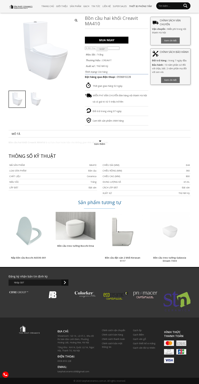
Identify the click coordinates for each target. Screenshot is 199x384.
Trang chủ (47, 6)
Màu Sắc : (91, 54)
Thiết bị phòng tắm (140, 6)
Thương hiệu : (94, 60)
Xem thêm (99, 143)
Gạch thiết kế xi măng (144, 343)
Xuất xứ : (91, 66)
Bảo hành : (158, 64)
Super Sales (120, 6)
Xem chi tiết (170, 40)
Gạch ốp (137, 330)
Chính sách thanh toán (113, 338)
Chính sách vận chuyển (113, 330)
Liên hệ (106, 6)
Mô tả (16, 134)
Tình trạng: (91, 71)
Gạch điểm (138, 334)
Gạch (86, 6)
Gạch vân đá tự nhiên (144, 347)
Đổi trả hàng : (160, 60)
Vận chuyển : (159, 28)
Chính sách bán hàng (112, 334)
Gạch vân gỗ (139, 338)
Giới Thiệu (62, 6)
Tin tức (95, 6)
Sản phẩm (75, 6)
